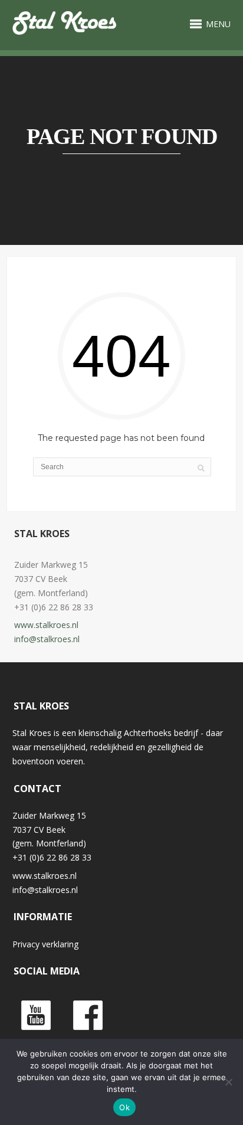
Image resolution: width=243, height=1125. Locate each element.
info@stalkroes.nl (47, 639)
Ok (124, 1107)
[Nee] (228, 1082)
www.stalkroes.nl (46, 624)
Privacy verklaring (45, 944)
